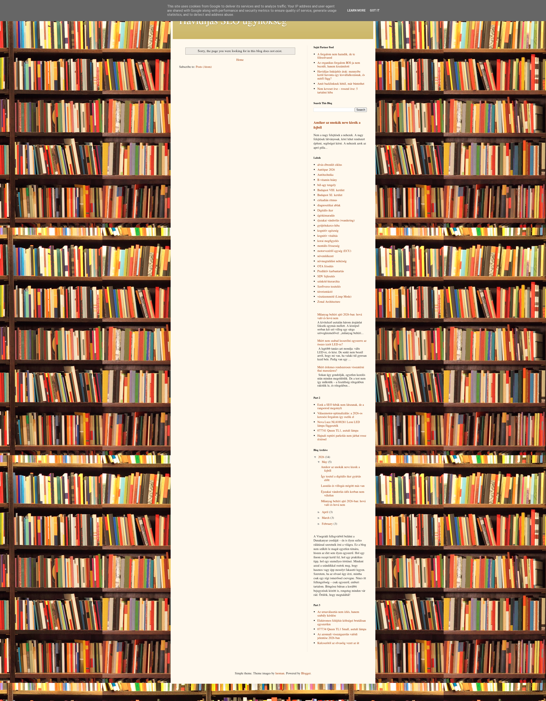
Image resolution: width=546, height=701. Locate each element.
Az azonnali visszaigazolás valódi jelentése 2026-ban (337, 636)
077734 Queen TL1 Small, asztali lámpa (341, 629)
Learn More (356, 10)
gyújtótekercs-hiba (328, 225)
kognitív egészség (327, 230)
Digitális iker (325, 210)
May (325, 462)
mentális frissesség (328, 246)
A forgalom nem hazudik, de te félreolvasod (336, 56)
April (325, 512)
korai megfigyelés (328, 241)
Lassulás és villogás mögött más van (342, 486)
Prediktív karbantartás (330, 271)
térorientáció (325, 291)
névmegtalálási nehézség (332, 261)
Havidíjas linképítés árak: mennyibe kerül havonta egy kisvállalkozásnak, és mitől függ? (341, 75)
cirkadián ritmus (327, 200)
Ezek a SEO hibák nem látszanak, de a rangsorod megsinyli (340, 406)
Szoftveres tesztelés (329, 286)
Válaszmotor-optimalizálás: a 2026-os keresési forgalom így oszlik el (339, 415)
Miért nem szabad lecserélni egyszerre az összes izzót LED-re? (341, 342)
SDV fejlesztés (326, 276)
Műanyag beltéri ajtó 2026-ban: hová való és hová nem (339, 316)
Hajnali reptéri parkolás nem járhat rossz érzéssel (341, 437)
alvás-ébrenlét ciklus (329, 165)
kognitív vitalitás (327, 236)
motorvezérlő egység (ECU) (334, 251)
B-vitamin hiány (327, 180)
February (328, 524)
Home (240, 60)
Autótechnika (325, 175)
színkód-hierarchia (328, 281)
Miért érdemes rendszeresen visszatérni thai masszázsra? (340, 369)
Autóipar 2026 (326, 169)
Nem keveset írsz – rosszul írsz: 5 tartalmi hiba (337, 90)
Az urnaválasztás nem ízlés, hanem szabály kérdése (338, 613)
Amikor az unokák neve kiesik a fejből (337, 125)
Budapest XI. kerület (329, 195)
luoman (279, 673)
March (326, 518)
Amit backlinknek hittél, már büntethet (340, 83)
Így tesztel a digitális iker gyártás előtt (341, 478)
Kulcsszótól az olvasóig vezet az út (338, 643)
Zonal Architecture (328, 302)
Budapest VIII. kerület (330, 190)
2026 (321, 457)
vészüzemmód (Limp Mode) (334, 296)
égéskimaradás (326, 215)
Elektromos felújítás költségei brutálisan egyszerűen (341, 622)
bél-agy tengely (326, 185)
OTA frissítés (325, 266)
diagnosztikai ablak (328, 205)
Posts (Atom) (204, 67)
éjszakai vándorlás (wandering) (336, 220)
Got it (375, 10)
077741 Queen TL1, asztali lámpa (337, 430)
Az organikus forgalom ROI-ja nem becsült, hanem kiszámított (338, 64)
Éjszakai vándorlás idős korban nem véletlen (342, 493)
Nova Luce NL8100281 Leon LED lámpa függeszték (338, 424)
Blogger (306, 673)
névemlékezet (325, 256)
